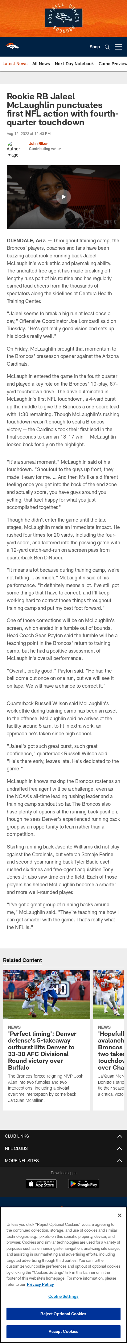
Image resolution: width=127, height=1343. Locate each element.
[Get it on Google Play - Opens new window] (83, 1186)
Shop (95, 46)
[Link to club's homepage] (12, 44)
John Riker (38, 143)
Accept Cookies (64, 1331)
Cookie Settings (63, 1296)
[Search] (107, 47)
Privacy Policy (40, 1284)
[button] (63, 196)
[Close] (119, 1215)
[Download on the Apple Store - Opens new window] (41, 1184)
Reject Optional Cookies (63, 1313)
